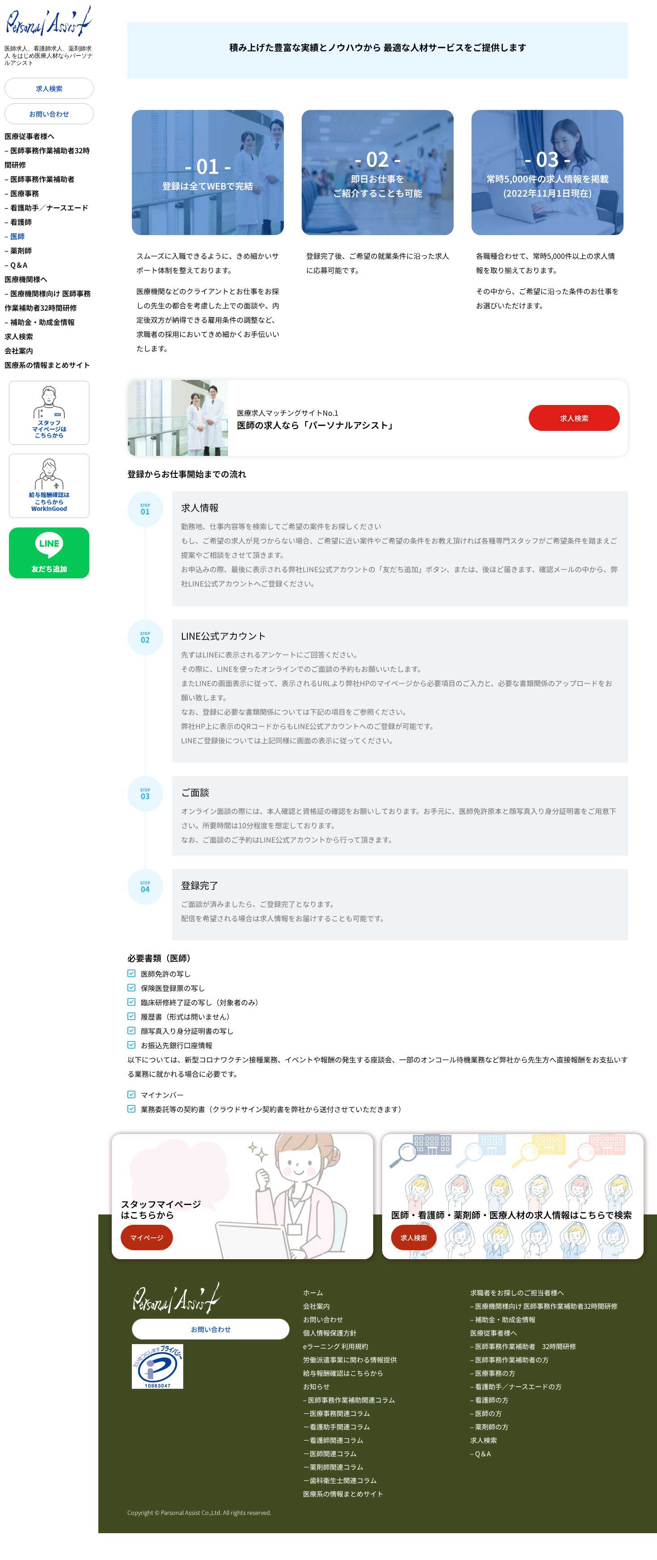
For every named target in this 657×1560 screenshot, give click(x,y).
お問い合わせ (323, 1319)
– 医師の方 (486, 1413)
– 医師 (14, 236)
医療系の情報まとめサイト (47, 364)
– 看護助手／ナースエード (46, 207)
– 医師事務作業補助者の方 (509, 1359)
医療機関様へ (25, 279)
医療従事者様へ (29, 136)
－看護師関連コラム (333, 1440)
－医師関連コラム (330, 1453)
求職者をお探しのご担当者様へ (517, 1292)
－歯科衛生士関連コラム (340, 1480)
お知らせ (316, 1386)
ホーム (313, 1292)
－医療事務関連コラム (336, 1413)
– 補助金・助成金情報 (39, 321)
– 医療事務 (21, 193)
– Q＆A (15, 264)
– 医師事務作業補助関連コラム (349, 1399)
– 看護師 (18, 221)
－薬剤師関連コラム (333, 1466)
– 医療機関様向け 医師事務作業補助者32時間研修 (47, 300)
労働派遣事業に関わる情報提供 (350, 1359)
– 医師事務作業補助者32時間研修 (47, 157)
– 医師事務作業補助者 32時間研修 (523, 1346)
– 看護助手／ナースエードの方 (516, 1386)
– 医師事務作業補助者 (39, 178)
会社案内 (18, 350)
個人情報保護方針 (330, 1332)
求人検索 (18, 336)
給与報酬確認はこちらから (343, 1373)
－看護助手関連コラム (336, 1426)
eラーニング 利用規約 (335, 1346)
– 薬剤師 (18, 250)
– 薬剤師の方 (489, 1426)
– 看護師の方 (489, 1399)
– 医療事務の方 (492, 1373)
